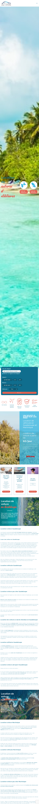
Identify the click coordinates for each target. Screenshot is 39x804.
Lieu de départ (6, 368)
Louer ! (20, 392)
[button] (24, 192)
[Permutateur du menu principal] (37, 3)
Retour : (4, 382)
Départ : (4, 377)
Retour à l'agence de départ (11, 373)
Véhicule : (5, 389)
